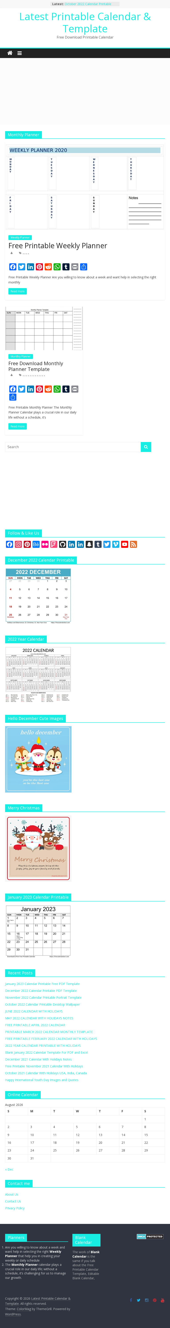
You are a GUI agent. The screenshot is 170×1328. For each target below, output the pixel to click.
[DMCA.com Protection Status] (150, 1236)
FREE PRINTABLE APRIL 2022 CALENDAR (35, 1025)
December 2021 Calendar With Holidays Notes (38, 1059)
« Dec (9, 1169)
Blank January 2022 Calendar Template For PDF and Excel (46, 1052)
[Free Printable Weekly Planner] (85, 144)
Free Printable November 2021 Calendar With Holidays (44, 1066)
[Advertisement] (85, 91)
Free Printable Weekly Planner (57, 245)
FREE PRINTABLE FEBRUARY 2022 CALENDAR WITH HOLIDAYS (51, 1039)
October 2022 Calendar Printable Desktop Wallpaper (88, 6)
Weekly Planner (20, 237)
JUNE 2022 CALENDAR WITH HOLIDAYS (34, 1011)
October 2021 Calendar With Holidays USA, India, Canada (46, 1073)
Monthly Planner (21, 356)
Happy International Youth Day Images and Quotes (41, 1080)
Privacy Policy (15, 1208)
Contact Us (13, 1201)
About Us (11, 1194)
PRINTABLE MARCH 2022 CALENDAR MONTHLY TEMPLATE (49, 1032)
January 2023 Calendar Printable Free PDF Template (42, 984)
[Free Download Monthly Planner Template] (44, 309)
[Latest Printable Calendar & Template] (10, 53)
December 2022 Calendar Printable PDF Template (41, 991)
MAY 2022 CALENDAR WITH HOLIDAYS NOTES (39, 1018)
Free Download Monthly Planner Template (35, 366)
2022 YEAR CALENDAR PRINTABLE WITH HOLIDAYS (43, 1045)
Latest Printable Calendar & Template (85, 22)
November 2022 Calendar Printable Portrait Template (43, 997)
